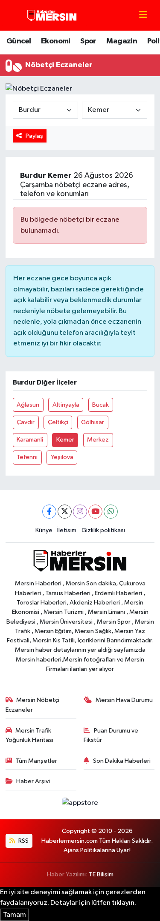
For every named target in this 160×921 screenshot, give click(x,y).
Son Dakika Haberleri (122, 761)
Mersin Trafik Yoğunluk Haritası (29, 735)
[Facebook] (49, 512)
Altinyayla (65, 405)
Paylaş (34, 136)
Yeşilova (62, 457)
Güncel (18, 41)
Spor (88, 41)
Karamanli (30, 439)
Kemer (65, 439)
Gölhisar (92, 422)
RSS (23, 841)
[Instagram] (80, 512)
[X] (65, 512)
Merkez (98, 439)
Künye (43, 530)
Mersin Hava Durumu (124, 700)
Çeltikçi (58, 422)
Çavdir (26, 422)
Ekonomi (55, 41)
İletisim (66, 530)
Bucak (100, 405)
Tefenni (27, 457)
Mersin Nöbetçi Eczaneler (33, 705)
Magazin (121, 41)
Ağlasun (28, 405)
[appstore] (80, 804)
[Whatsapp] (111, 512)
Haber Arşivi (33, 781)
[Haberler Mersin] (52, 15)
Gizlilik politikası (103, 530)
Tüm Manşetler (36, 761)
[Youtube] (95, 512)
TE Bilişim (101, 874)
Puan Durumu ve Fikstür (111, 735)
